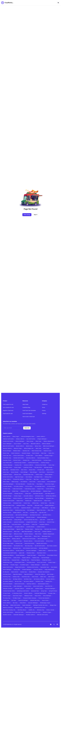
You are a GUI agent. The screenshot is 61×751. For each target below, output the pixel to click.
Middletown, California (7, 536)
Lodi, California (26, 524)
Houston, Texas (27, 503)
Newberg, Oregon (7, 548)
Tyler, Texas (15, 602)
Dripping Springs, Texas (28, 474)
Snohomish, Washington (50, 588)
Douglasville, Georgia (7, 474)
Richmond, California (38, 569)
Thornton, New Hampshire (43, 598)
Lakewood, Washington (42, 517)
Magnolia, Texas (20, 529)
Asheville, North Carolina (8, 441)
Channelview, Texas (7, 457)
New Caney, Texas (28, 545)
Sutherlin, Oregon (6, 595)
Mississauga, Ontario (46, 536)
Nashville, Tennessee (7, 545)
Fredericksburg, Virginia (30, 488)
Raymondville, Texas (44, 567)
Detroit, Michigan (24, 472)
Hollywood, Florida (7, 503)
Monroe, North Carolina (42, 538)
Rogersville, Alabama (17, 574)
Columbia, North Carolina (33, 462)
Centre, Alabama (38, 455)
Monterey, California (7, 541)
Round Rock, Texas (26, 576)
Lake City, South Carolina (8, 514)
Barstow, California (20, 446)
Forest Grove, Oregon (49, 484)
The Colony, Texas (6, 598)
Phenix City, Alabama (35, 560)
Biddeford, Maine (16, 450)
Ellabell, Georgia (15, 481)
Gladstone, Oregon (47, 491)
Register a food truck (8, 410)
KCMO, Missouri (45, 507)
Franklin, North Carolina (17, 488)
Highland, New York (38, 500)
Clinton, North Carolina (36, 460)
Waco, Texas (5, 605)
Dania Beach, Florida (14, 469)
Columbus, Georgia (45, 462)
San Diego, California (17, 579)
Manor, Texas (16, 531)
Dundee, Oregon (39, 474)
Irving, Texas (29, 505)
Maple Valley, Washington (27, 531)
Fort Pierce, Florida (51, 486)
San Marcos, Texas (39, 581)
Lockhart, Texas (6, 524)
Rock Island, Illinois (7, 574)
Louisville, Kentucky (30, 526)
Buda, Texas (43, 453)
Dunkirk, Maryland (48, 474)
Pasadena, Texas (35, 557)
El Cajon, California (7, 479)
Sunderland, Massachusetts (40, 593)
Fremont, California (50, 488)
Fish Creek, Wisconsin (20, 484)
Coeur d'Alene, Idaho (7, 462)
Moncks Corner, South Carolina (28, 538)
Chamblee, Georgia (48, 455)
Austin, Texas (26, 443)
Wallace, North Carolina (15, 605)
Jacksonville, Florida (7, 507)
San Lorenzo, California (28, 581)
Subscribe (26, 427)
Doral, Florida (42, 472)
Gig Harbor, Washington (36, 491)
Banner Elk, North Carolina (8, 446)
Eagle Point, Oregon (19, 476)
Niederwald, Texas (17, 548)
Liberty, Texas (42, 522)
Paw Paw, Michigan (45, 557)
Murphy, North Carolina (29, 543)
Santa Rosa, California (31, 583)
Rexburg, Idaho (17, 569)
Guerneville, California (28, 495)
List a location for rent (8, 407)
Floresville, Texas (30, 484)
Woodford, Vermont (7, 614)
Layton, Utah (42, 519)
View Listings (27, 214)
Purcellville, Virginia (24, 564)
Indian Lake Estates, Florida (8, 505)
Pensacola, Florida (15, 560)
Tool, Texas (13, 600)
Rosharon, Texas (16, 576)
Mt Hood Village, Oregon (8, 543)
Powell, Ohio (5, 564)
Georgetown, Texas (24, 491)
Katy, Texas (53, 507)
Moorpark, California (28, 541)
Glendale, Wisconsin (18, 493)
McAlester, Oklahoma (46, 531)
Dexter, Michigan (33, 472)
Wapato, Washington (26, 605)
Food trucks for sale (8, 413)
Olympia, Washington (20, 555)
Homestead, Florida (17, 503)
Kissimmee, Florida (7, 512)
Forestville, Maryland (7, 486)
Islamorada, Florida (38, 505)
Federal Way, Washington (8, 484)
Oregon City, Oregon (31, 555)
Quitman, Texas (45, 564)
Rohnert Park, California (40, 574)
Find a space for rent (8, 404)
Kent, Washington (31, 510)
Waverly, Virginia (28, 607)
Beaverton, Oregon (18, 448)
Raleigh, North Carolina (20, 567)
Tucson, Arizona (45, 600)
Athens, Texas (38, 441)
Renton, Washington (7, 569)
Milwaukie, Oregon (18, 536)
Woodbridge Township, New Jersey (33, 612)
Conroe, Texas (51, 465)
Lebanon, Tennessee (7, 522)
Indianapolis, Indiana (20, 505)
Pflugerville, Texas (25, 560)
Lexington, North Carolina (31, 522)
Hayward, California (29, 498)
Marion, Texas (37, 531)
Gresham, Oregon (17, 495)
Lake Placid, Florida (47, 514)
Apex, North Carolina (30, 438)
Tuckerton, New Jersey (35, 600)
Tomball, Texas (6, 600)
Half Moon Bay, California (51, 495)
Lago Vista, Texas (42, 512)
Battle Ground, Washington (48, 446)
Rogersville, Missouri (28, 574)
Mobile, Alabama (6, 538)
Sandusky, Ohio (48, 581)
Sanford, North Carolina (19, 583)
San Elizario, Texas (27, 579)
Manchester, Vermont (7, 531)
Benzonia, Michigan (7, 450)
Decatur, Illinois (32, 469)
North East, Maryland (43, 548)
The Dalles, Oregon (17, 598)
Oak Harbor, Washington (31, 550)
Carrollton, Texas (29, 455)
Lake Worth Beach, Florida (8, 517)
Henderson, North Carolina (8, 500)
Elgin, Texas (36, 479)
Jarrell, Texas (16, 507)
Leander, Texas (50, 519)
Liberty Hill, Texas (50, 522)
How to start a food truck (29, 416)
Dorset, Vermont (50, 472)
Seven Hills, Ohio (48, 586)
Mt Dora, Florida (49, 541)
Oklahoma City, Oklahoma (8, 555)
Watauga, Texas (53, 605)
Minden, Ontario (28, 536)
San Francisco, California (39, 579)
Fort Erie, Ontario (28, 486)
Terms (43, 407)
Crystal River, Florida (27, 467)
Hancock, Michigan (7, 498)
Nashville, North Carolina (41, 543)
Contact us (44, 404)
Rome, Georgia (50, 574)
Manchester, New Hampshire (50, 529)
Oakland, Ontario (42, 550)
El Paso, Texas (28, 479)
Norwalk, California (20, 550)
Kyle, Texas (25, 512)
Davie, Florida (24, 469)
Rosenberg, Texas (6, 576)
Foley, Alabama (39, 484)
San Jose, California (50, 579)
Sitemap (44, 413)
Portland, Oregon (51, 562)
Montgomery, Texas (18, 541)
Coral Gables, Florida (7, 467)
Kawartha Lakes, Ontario (8, 510)
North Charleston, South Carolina (30, 548)
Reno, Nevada (54, 567)
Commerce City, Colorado (40, 465)
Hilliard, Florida (47, 500)
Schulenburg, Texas (7, 586)
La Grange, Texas (33, 512)
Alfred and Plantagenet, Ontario (27, 436)
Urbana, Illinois (23, 602)
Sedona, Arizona (27, 586)
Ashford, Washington (19, 441)
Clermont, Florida (16, 460)
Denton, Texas (6, 472)
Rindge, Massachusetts (49, 569)
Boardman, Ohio (26, 450)
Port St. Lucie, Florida (41, 562)
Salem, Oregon (51, 576)
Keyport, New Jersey (41, 510)
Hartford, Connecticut (17, 498)
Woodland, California (30, 614)
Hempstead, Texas (50, 498)
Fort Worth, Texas (6, 488)
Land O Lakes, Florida (7, 519)
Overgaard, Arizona (7, 557)
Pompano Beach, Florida (19, 562)
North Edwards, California (8, 550)
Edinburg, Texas (48, 476)
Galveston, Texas (6, 491)
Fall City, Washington (51, 481)
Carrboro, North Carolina (18, 455)
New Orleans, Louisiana (52, 545)
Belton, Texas (38, 448)
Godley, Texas (28, 493)
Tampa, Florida (38, 595)
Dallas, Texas (5, 469)
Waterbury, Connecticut (8, 607)
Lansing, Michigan (18, 519)
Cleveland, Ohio (26, 460)
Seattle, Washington (18, 586)
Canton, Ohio (51, 453)
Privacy (44, 410)
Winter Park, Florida (19, 612)
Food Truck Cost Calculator (29, 410)
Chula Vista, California (30, 457)
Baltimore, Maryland (46, 443)
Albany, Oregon (15, 436)
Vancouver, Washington (33, 602)
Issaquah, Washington (49, 505)
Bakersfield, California (35, 443)
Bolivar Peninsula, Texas (36, 450)
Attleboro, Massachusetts (48, 441)
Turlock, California (6, 602)
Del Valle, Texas (40, 469)
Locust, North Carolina (16, 524)
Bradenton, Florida (47, 450)
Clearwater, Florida (7, 460)
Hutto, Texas (51, 503)
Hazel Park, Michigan (39, 498)
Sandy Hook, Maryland (7, 583)
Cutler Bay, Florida (38, 467)
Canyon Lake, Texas (7, 455)
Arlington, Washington (42, 438)
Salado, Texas (43, 576)
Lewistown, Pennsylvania (19, 522)
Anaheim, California (41, 436)
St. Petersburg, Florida (17, 593)
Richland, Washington (26, 569)
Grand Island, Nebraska (38, 493)
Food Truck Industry (27, 413)
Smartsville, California (19, 588)
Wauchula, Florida (19, 607)
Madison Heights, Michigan (8, 529)
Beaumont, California (7, 448)
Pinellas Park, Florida (46, 560)
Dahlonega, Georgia (48, 467)
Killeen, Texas (50, 510)
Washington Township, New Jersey (40, 605)
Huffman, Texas (35, 503)
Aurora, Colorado (17, 443)
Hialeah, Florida (19, 500)
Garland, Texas (15, 491)
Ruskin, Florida (35, 576)
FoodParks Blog (26, 407)
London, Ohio (34, 524)
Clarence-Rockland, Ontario (43, 457)
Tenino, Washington (47, 595)
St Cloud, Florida (6, 593)
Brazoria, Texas (6, 453)
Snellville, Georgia (39, 588)
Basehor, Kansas (29, 446)
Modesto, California (16, 538)
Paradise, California (26, 557)
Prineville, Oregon (14, 564)
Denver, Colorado (14, 472)
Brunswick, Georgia (26, 453)
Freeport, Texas (40, 488)
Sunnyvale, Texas (51, 593)
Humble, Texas (44, 503)
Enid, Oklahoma (24, 481)
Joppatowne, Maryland (25, 507)
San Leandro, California (8, 581)
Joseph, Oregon (36, 507)
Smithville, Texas (29, 588)
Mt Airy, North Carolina (39, 541)
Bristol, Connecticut (15, 453)
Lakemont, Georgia (20, 517)
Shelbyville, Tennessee (7, 588)
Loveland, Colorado (41, 526)
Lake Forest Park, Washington (21, 514)
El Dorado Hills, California (18, 479)
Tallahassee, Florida (28, 595)
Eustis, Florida (32, 481)
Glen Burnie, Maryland (7, 493)
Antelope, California (20, 438)
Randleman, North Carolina (32, 567)
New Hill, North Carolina (40, 545)
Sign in (35, 214)
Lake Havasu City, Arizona (35, 514)
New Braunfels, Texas (18, 545)
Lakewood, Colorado (30, 517)
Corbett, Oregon (17, 467)
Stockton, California (28, 593)
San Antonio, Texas (7, 579)
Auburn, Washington (7, 443)
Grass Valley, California (49, 493)
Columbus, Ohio (18, 465)
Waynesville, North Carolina (39, 607)
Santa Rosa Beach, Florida (43, 583)
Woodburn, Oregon (47, 612)
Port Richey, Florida (31, 562)
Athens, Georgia (29, 441)
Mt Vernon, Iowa (19, 543)
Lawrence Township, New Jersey (30, 519)
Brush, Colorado (35, 453)
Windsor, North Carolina (8, 612)
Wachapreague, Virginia (45, 602)
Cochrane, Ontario (47, 460)
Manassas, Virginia (29, 529)
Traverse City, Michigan (23, 600)
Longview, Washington (7, 526)
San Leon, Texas (18, 581)
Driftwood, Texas (17, 474)
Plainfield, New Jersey (7, 562)
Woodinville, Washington (19, 614)
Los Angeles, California (19, 526)
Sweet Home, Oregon (17, 595)
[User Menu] (58, 2)
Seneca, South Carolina (38, 586)
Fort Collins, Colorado (18, 486)
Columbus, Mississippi (7, 465)
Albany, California (6, 436)
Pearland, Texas (6, 560)
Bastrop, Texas (38, 446)
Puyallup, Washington (35, 564)
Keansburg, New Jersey (20, 510)
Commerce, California (28, 465)
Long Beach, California (44, 524)
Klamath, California (17, 512)
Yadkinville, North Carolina (42, 614)
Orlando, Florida (41, 555)
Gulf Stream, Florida (39, 495)
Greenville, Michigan (7, 495)
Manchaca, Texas (38, 529)
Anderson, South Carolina (8, 438)
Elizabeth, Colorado (45, 479)
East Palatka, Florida (38, 476)
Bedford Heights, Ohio (28, 448)
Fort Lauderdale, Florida (40, 486)
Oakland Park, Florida (52, 550)
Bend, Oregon (46, 448)
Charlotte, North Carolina (18, 457)
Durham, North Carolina (8, 476)
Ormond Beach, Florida (52, 555)
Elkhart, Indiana (6, 481)
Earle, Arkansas (29, 476)
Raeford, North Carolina (8, 567)
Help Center (25, 404)
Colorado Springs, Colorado (20, 462)
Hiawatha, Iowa (28, 500)
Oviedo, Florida (16, 557)
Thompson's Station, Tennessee (29, 598)
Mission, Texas (37, 536)
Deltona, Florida (49, 469)
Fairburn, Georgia (41, 481)
